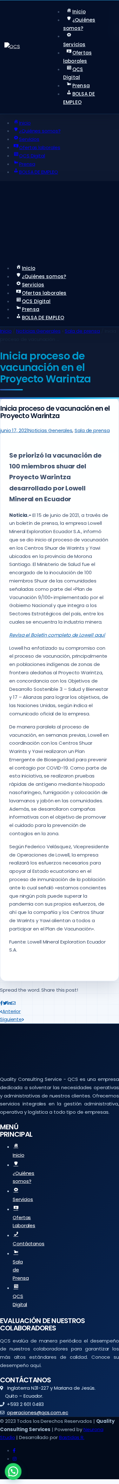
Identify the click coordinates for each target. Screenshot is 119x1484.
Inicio (5, 331)
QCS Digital (20, 1300)
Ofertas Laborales (24, 1221)
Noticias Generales (38, 331)
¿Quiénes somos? (23, 1177)
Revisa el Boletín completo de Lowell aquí (57, 635)
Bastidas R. (71, 1437)
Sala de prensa (82, 331)
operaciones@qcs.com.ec (37, 1412)
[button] (13, 1471)
